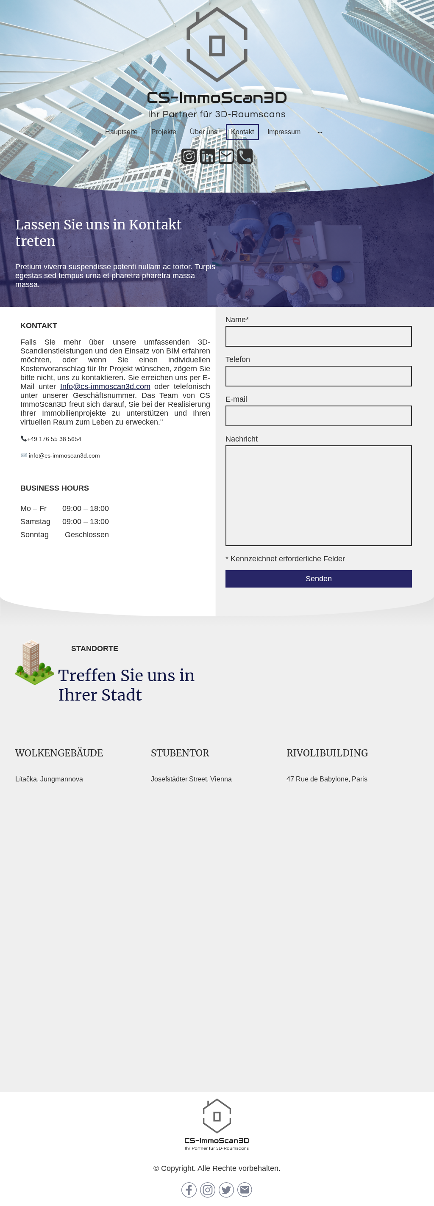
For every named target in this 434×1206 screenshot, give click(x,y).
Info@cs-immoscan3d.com (105, 386)
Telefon (237, 359)
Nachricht (241, 439)
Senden (319, 578)
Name (237, 319)
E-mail (236, 399)
